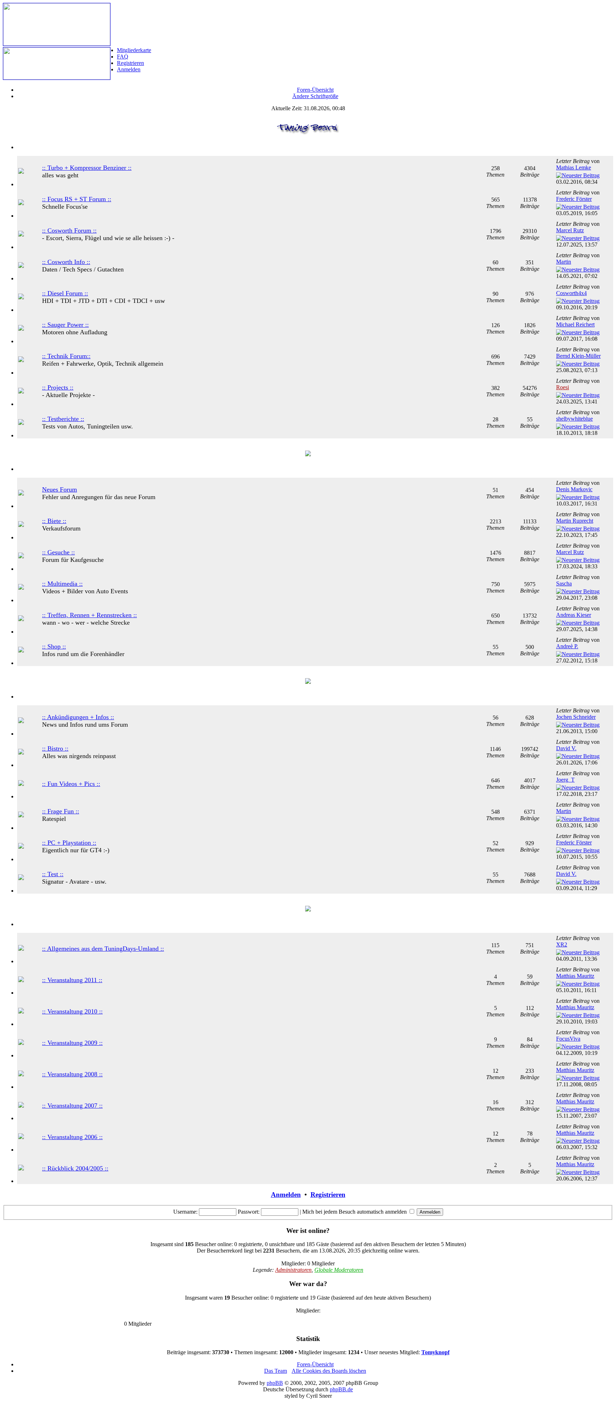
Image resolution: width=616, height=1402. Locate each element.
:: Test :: (52, 874)
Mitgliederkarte (134, 50)
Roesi (562, 387)
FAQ (122, 57)
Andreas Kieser (573, 615)
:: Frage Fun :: (60, 811)
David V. (566, 748)
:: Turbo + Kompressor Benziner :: (87, 167)
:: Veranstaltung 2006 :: (72, 1137)
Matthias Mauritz (575, 976)
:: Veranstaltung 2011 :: (72, 980)
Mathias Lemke (573, 167)
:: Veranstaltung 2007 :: (72, 1105)
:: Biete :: (54, 520)
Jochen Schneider (576, 717)
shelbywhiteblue (574, 419)
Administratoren (293, 1270)
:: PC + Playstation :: (69, 842)
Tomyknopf (435, 1352)
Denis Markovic (574, 489)
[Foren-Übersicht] (57, 44)
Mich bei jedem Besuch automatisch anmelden (355, 1212)
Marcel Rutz (570, 230)
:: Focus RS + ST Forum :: (76, 199)
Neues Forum (59, 489)
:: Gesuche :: (58, 552)
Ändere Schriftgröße (315, 96)
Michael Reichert (575, 324)
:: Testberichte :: (63, 418)
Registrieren (130, 63)
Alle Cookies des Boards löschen (329, 1371)
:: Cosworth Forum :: (69, 230)
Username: (185, 1212)
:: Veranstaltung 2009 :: (72, 1042)
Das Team (275, 1371)
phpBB (275, 1383)
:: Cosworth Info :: (66, 261)
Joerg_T (565, 780)
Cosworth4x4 (571, 293)
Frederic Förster (574, 199)
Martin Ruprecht (574, 521)
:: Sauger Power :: (65, 324)
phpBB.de (341, 1389)
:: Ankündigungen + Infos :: (78, 717)
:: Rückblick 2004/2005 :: (75, 1168)
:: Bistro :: (55, 748)
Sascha (564, 583)
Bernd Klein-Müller (578, 356)
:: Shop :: (54, 646)
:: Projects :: (57, 387)
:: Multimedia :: (62, 583)
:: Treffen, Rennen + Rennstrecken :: (89, 615)
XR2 (561, 944)
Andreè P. (567, 646)
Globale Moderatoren (338, 1270)
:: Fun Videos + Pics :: (71, 783)
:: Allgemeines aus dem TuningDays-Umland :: (103, 948)
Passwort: (249, 1212)
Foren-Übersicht (315, 90)
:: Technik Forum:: (66, 356)
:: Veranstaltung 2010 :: (72, 1011)
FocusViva (568, 1039)
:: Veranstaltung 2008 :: (72, 1074)
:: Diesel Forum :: (65, 293)
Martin (563, 262)
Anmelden (128, 69)
